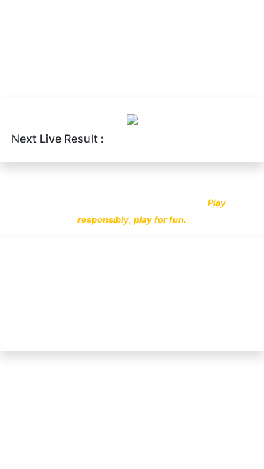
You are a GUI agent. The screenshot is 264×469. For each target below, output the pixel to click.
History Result (183, 84)
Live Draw (108, 84)
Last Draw (43, 84)
